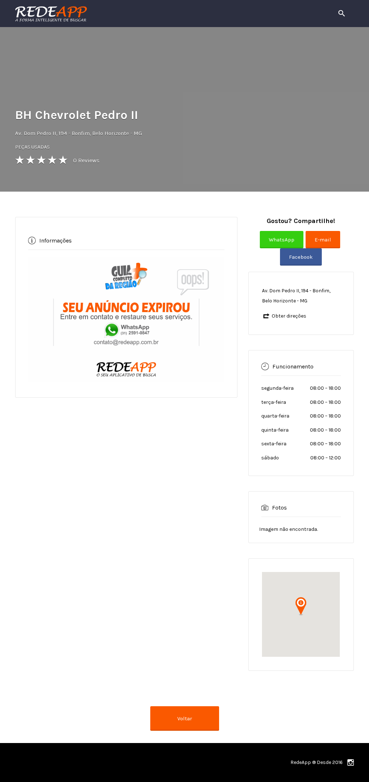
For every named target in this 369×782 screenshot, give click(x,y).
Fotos (279, 507)
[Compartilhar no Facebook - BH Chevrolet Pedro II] (301, 262)
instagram (350, 762)
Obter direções (289, 316)
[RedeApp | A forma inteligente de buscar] (128, 13)
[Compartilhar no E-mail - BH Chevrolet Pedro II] (324, 245)
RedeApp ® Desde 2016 (316, 762)
